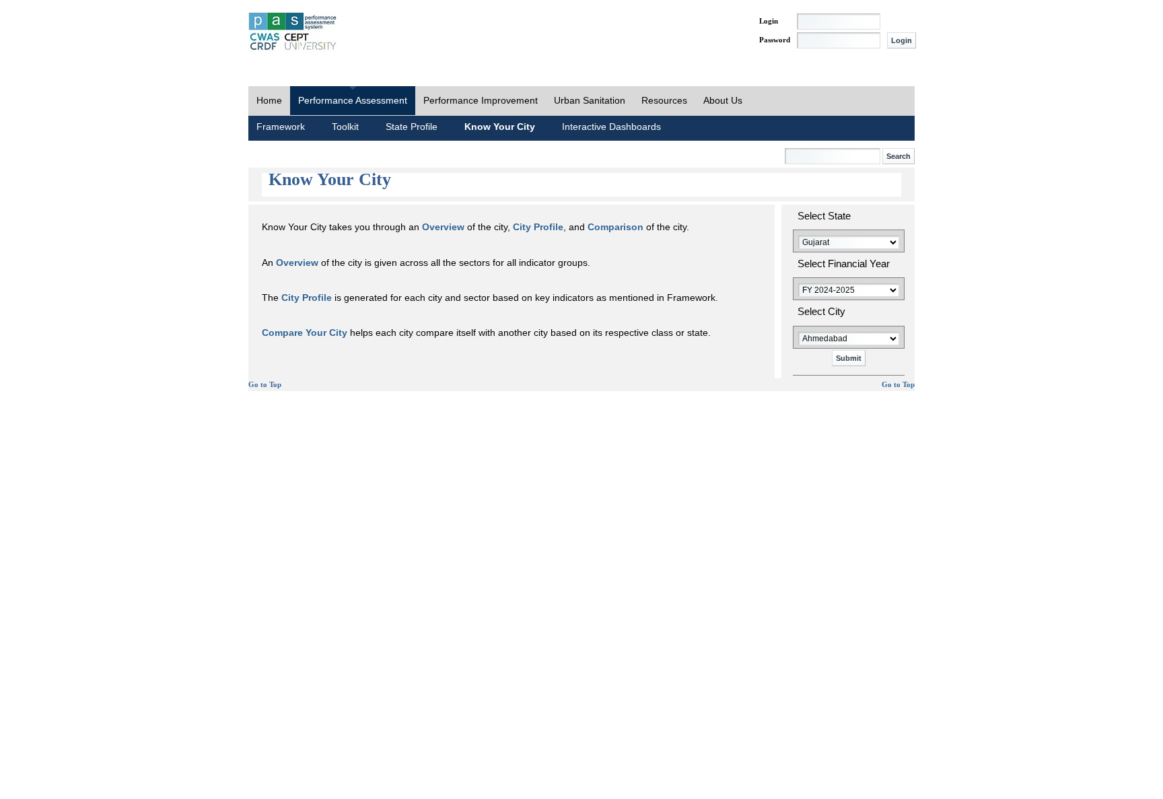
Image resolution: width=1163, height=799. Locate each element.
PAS (293, 32)
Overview (443, 226)
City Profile (538, 226)
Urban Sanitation (589, 100)
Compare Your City (304, 332)
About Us (722, 100)
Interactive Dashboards (611, 126)
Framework (280, 126)
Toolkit (345, 126)
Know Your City (499, 126)
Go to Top (264, 384)
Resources (664, 100)
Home (269, 100)
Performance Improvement (480, 100)
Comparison (615, 226)
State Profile (411, 126)
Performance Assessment (352, 100)
